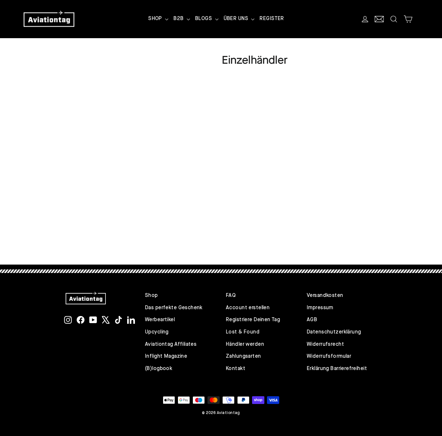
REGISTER (272, 18)
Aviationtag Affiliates (170, 344)
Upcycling (157, 332)
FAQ (231, 295)
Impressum (320, 308)
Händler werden (245, 344)
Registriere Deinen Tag (253, 319)
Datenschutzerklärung (334, 332)
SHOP (155, 18)
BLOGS (204, 18)
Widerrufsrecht (325, 344)
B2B (179, 18)
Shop (151, 295)
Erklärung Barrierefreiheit (337, 368)
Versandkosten (325, 295)
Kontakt (235, 368)
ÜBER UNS (237, 18)
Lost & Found (243, 332)
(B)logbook (158, 368)
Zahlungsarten (243, 356)
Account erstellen (248, 308)
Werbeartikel (160, 319)
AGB (312, 319)
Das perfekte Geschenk (174, 308)
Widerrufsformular (329, 356)
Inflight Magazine (166, 356)
